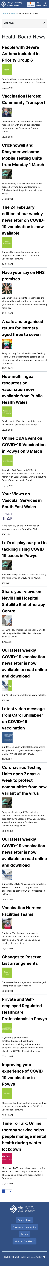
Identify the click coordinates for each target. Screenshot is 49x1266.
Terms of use (24, 1220)
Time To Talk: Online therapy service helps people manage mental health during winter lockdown (24, 1136)
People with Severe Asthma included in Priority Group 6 (21, 54)
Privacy (24, 1234)
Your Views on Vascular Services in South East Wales (22, 500)
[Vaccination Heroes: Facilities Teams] (7, 923)
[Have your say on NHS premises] (7, 288)
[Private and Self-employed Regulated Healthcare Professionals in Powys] (7, 1028)
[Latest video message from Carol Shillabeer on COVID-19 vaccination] (7, 737)
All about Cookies (23, 1241)
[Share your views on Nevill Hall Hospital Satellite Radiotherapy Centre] (7, 620)
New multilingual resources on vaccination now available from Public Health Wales (22, 389)
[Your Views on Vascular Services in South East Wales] (7, 516)
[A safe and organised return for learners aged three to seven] (7, 343)
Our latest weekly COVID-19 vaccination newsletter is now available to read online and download (24, 663)
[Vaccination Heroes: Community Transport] (7, 112)
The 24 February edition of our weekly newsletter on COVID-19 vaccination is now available (23, 220)
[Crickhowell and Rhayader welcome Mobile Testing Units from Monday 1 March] (7, 173)
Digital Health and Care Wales (27, 1257)
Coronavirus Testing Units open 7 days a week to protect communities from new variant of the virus (24, 780)
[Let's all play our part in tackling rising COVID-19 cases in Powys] (7, 565)
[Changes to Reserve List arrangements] (7, 972)
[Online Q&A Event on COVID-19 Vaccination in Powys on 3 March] (7, 460)
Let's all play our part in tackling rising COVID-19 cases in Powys (24, 549)
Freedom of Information (24, 1227)
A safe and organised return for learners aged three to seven (22, 328)
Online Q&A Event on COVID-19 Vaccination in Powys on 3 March (24, 445)
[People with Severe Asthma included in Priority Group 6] (7, 69)
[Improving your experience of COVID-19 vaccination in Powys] (7, 1093)
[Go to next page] (10, 1191)
